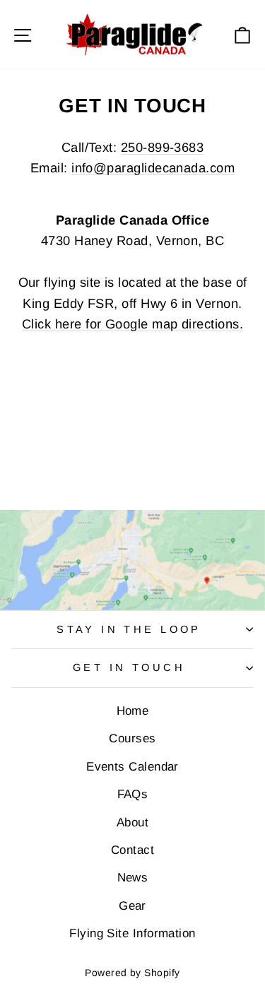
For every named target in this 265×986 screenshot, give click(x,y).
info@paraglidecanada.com (153, 167)
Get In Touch (129, 667)
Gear (132, 906)
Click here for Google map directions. (132, 323)
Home (133, 711)
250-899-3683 (162, 147)
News (132, 877)
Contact (132, 850)
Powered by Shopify (132, 972)
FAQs (132, 794)
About (132, 822)
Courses (132, 738)
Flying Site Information (132, 933)
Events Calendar (132, 766)
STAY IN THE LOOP (129, 629)
